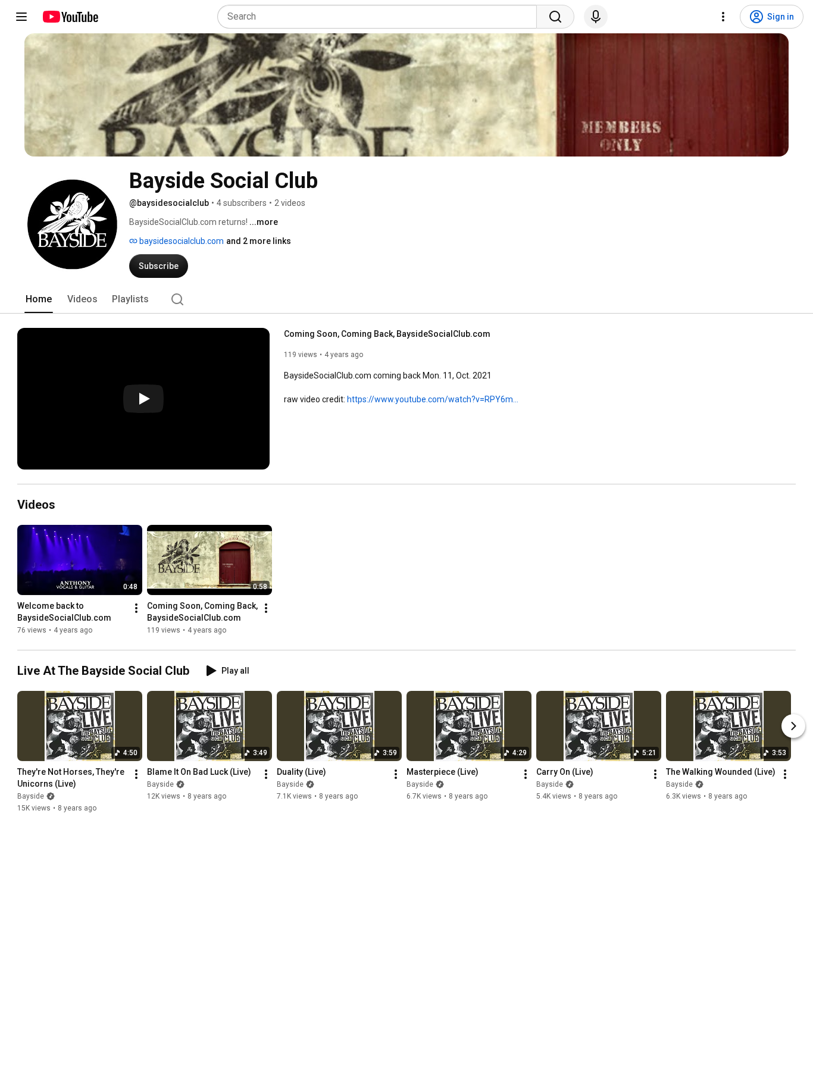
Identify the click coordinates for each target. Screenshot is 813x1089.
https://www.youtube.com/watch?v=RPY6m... (432, 399)
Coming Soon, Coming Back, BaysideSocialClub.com (387, 334)
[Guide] (21, 17)
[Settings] (723, 17)
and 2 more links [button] (258, 241)
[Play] (143, 398)
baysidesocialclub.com (180, 241)
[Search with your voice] (596, 17)
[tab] (38, 299)
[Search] (555, 17)
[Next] (793, 726)
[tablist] (406, 299)
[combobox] (380, 17)
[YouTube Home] (70, 16)
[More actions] (136, 608)
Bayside (30, 796)
